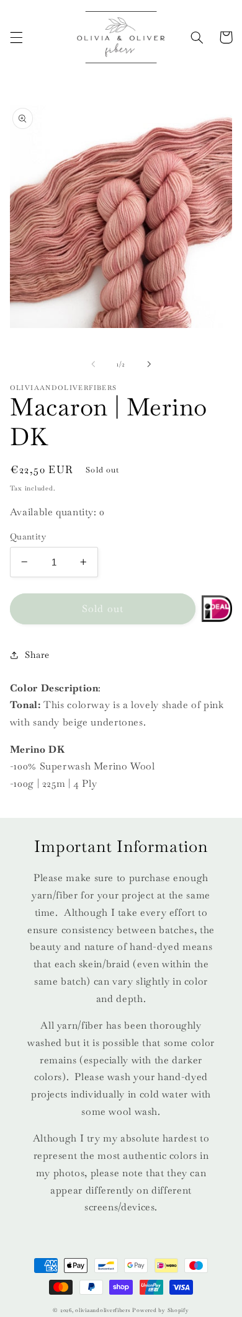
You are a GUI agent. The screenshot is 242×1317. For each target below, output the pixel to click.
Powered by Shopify (160, 1310)
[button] (16, 37)
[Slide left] (93, 364)
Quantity (28, 536)
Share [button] (37, 654)
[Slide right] (149, 364)
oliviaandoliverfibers (102, 1310)
